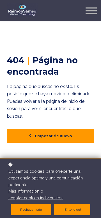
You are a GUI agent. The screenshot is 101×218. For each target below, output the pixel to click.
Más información (23, 191)
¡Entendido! (72, 210)
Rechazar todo (31, 210)
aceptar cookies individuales (35, 197)
